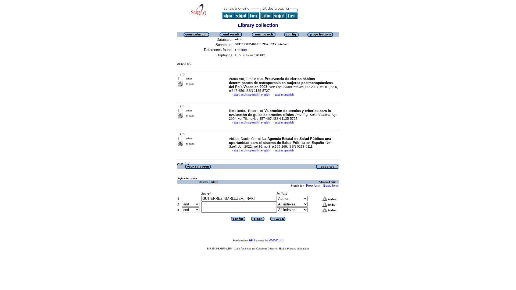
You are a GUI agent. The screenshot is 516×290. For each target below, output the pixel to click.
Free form (313, 185)
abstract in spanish (246, 94)
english (265, 94)
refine (242, 50)
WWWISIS (276, 240)
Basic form (331, 185)
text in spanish (284, 94)
